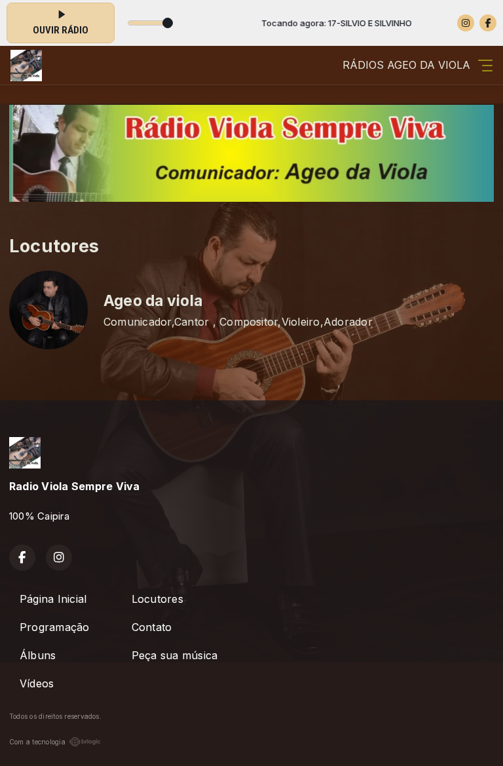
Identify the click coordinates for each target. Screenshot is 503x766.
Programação (55, 627)
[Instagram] (465, 22)
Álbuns (38, 655)
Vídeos (37, 683)
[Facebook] (487, 22)
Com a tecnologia (37, 742)
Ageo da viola (152, 301)
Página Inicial (53, 598)
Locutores (157, 598)
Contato (152, 627)
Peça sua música (175, 655)
